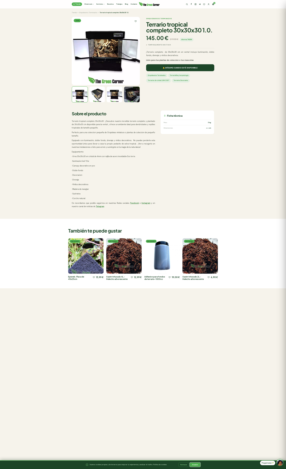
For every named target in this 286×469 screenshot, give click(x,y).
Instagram (146, 203)
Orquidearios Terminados (88, 13)
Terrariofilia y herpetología (179, 75)
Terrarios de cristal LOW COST (158, 80)
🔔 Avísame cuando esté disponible (180, 68)
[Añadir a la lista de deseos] (94, 277)
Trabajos (119, 4)
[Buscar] (187, 4)
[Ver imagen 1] (80, 94)
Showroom (88, 4)
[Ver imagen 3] (114, 94)
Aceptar (195, 465)
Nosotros (110, 4)
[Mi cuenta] (208, 4)
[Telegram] (200, 4)
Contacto (134, 4)
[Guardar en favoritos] (135, 21)
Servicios (99, 4)
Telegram (100, 206)
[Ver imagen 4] (132, 94)
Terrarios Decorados (180, 80)
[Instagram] (196, 4)
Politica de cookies (160, 465)
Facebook (134, 203)
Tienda (77, 4)
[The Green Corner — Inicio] (149, 4)
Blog (126, 4)
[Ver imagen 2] (97, 94)
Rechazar (183, 465)
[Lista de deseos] (204, 4)
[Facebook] (191, 4)
